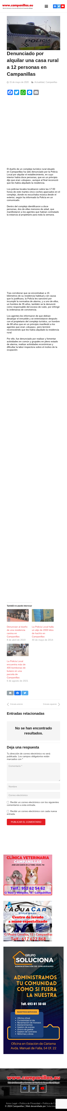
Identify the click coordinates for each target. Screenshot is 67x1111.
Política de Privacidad (30, 1103)
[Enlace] (17, 6)
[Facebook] (55, 6)
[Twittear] (24, 693)
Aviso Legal (11, 1103)
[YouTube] (63, 6)
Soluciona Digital (54, 1106)
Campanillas (51, 82)
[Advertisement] (33, 132)
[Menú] (46, 6)
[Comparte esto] (17, 693)
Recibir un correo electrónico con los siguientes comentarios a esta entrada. (33, 803)
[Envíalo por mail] (10, 693)
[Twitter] (59, 6)
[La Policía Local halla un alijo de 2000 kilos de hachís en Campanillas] (43, 615)
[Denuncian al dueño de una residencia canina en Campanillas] (18, 615)
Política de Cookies (52, 1103)
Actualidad (39, 82)
